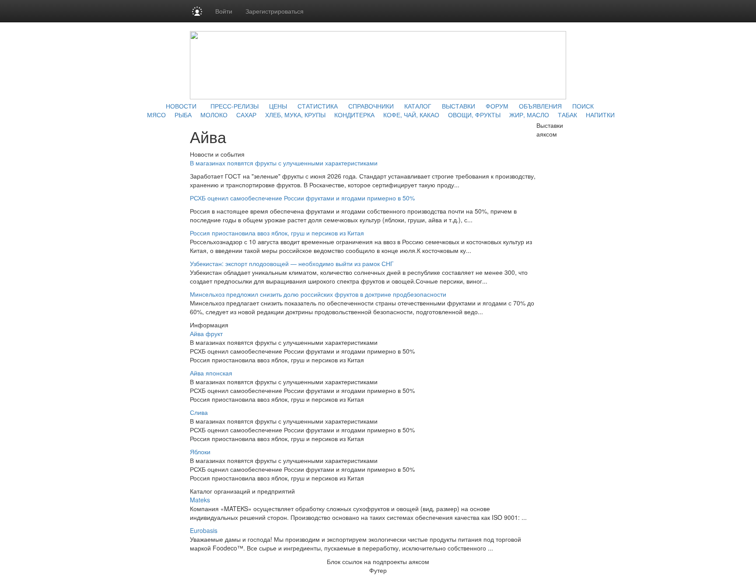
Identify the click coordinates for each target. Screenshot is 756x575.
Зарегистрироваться (274, 11)
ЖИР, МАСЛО (529, 114)
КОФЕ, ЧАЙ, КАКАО (411, 114)
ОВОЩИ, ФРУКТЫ (474, 114)
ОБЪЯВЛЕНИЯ (540, 106)
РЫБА (183, 114)
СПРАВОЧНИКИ (371, 106)
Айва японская (211, 372)
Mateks (200, 499)
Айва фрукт (206, 333)
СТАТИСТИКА (318, 106)
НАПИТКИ (600, 114)
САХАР (246, 114)
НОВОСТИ (181, 106)
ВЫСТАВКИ (458, 106)
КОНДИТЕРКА (354, 114)
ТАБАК (567, 114)
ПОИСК (583, 106)
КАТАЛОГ (417, 106)
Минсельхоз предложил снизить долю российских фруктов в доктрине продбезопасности (318, 294)
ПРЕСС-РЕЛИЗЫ (234, 106)
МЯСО (156, 114)
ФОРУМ (497, 106)
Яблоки (200, 451)
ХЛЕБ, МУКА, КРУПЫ (295, 114)
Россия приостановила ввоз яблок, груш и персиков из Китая (277, 232)
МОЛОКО (214, 114)
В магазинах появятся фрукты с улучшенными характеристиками (284, 162)
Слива (199, 412)
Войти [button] (223, 11)
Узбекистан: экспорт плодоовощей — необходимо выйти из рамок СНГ (292, 263)
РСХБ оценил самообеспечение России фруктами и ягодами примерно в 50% (302, 197)
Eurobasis (203, 530)
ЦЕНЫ (278, 106)
